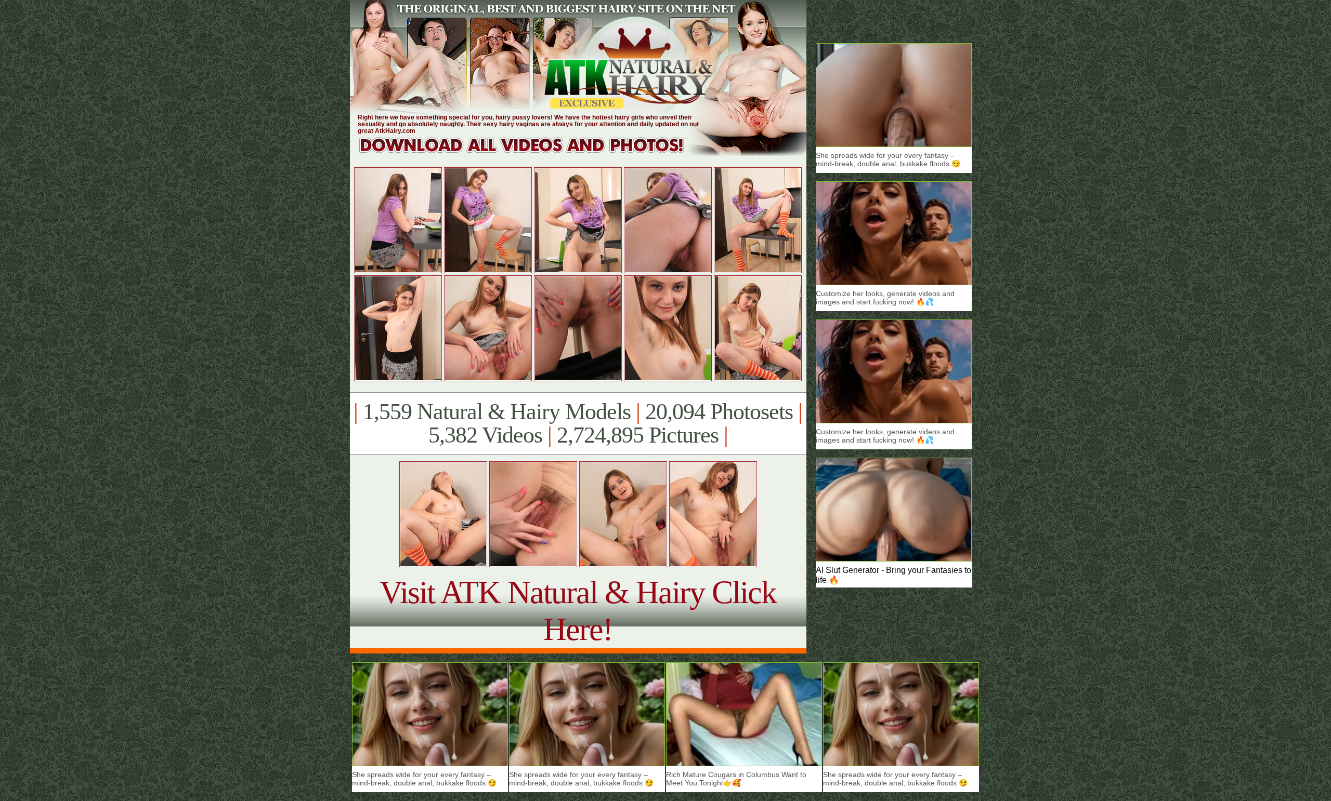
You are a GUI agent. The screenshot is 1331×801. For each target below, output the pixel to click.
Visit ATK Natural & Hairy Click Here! (578, 611)
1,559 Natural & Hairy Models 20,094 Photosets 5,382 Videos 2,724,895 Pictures (578, 423)
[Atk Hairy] (531, 153)
